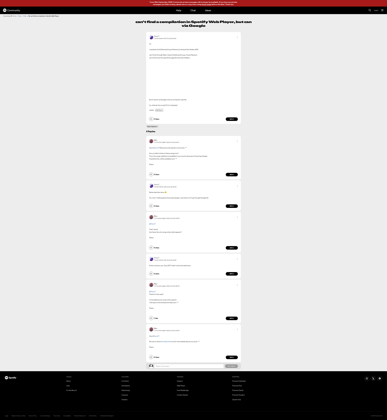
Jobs (68, 386)
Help (178, 10)
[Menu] (382, 10)
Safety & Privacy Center (18, 416)
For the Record (71, 390)
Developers (126, 386)
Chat (193, 10)
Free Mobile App (183, 390)
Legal (6, 416)
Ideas (208, 10)
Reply (232, 119)
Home (14, 16)
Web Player (159, 110)
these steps (206, 4)
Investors (125, 395)
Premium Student (238, 395)
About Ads (56, 416)
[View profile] (151, 37)
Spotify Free (236, 399)
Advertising (126, 390)
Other (25, 16)
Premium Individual (239, 381)
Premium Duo (237, 386)
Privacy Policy (33, 416)
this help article (166, 341)
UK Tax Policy (93, 416)
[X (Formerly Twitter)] (373, 378)
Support (180, 381)
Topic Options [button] (152, 126)
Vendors (125, 399)
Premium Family (237, 390)
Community (13, 10)
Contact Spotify (182, 395)
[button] (237, 37)
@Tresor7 (155, 148)
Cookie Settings (45, 416)
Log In (376, 10)
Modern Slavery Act (80, 416)
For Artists (125, 381)
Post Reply (231, 366)
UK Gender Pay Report (107, 416)
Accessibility (67, 416)
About (68, 381)
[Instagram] (366, 378)
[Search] (369, 10)
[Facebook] (379, 378)
